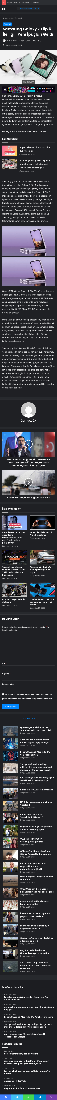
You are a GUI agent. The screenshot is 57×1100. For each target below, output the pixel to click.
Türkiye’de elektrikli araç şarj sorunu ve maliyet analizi (42, 602)
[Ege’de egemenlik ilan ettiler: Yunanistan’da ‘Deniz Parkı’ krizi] (10, 731)
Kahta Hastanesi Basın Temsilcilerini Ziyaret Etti (32, 816)
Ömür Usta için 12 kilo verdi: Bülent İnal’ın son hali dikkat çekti (37, 890)
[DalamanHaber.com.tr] (28, 8)
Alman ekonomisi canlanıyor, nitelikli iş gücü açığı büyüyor (35, 741)
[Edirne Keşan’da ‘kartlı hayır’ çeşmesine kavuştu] (10, 929)
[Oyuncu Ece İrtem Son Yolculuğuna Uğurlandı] (10, 842)
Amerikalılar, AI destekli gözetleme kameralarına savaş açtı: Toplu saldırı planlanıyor (14, 537)
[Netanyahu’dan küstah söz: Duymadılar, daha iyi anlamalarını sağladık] (10, 867)
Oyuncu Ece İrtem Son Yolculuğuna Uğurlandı (31, 840)
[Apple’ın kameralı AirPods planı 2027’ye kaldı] (9, 151)
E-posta (6, 674)
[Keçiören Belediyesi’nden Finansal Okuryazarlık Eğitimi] (10, 954)
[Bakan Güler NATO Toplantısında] (10, 793)
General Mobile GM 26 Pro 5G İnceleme (41, 533)
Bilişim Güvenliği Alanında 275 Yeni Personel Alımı (28, 2)
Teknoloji (18, 18)
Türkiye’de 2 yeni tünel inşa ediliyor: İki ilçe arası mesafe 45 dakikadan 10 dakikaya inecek (36, 767)
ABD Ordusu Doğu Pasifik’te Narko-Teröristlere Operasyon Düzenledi (35, 965)
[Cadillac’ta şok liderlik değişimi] (14, 590)
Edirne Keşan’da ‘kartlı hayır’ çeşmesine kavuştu (34, 927)
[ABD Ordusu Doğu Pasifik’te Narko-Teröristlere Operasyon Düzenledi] (10, 966)
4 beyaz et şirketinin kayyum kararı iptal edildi (34, 902)
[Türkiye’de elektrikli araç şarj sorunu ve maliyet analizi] (42, 590)
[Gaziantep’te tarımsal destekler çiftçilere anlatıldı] (10, 942)
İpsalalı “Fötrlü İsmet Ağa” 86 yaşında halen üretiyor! (35, 915)
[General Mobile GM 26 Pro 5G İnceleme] (42, 523)
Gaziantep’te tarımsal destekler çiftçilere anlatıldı (36, 939)
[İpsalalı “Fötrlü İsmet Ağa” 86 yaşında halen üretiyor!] (10, 917)
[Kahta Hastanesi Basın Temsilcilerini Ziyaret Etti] (10, 818)
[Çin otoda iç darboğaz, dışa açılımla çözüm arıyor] (42, 557)
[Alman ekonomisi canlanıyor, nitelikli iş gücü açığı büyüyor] (10, 743)
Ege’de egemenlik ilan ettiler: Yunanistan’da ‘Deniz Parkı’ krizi (36, 729)
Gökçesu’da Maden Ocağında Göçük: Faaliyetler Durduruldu (35, 852)
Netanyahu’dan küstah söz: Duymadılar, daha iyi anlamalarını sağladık (34, 866)
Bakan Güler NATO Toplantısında (36, 789)
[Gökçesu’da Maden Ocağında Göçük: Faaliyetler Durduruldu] (10, 855)
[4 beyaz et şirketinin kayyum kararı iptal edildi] (10, 905)
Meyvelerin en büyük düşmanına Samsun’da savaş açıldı (36, 828)
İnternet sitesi (8, 684)
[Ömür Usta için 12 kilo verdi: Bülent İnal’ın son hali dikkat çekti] (10, 893)
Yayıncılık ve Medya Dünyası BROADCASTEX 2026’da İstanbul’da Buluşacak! (14, 571)
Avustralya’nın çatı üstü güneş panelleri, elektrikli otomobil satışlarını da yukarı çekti (35, 164)
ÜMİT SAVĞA (12, 41)
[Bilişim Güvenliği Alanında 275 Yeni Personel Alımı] (10, 756)
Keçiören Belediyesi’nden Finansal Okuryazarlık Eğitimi (34, 952)
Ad (4, 663)
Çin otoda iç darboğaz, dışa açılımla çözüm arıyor (41, 570)
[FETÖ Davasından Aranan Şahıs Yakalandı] (10, 806)
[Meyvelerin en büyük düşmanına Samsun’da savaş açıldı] (10, 830)
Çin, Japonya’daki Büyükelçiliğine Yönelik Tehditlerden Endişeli (37, 779)
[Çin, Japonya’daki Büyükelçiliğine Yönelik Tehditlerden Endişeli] (10, 781)
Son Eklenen (28, 718)
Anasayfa (9, 18)
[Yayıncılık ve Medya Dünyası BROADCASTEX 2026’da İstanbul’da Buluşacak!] (14, 557)
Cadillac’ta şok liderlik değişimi (13, 600)
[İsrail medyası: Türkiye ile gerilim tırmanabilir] (10, 880)
